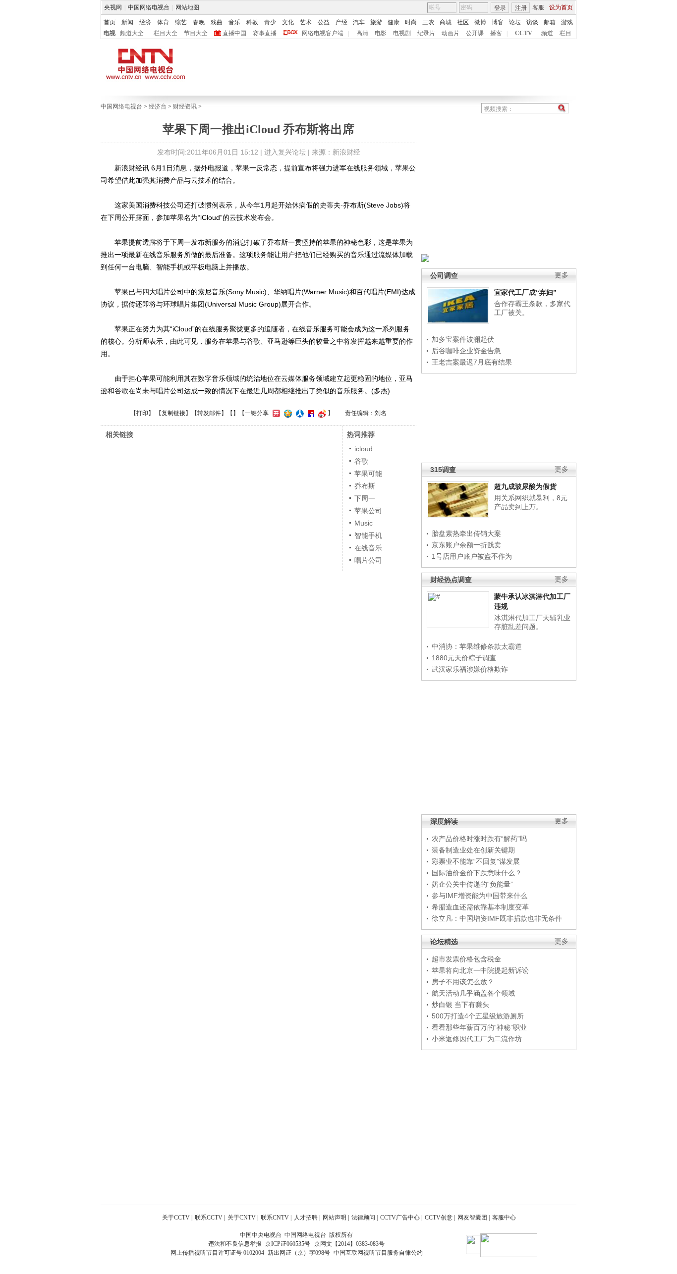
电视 (109, 33)
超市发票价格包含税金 (466, 959)
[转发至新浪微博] (321, 413)
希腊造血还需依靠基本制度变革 (480, 907)
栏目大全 (165, 33)
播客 (496, 33)
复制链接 (173, 413)
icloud (363, 449)
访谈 (532, 22)
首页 (109, 22)
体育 (163, 22)
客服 (538, 7)
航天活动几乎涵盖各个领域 (473, 993)
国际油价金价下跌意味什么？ (477, 873)
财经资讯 (185, 106)
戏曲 (217, 22)
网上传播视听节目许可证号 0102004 (217, 1252)
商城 (445, 22)
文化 (288, 22)
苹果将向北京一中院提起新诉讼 (480, 970)
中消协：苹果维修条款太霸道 (477, 646)
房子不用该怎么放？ (463, 982)
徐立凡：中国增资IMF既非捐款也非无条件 (497, 918)
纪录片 (426, 33)
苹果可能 (368, 474)
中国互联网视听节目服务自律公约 (378, 1252)
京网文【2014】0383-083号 (349, 1243)
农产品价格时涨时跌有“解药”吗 (479, 839)
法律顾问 (363, 1217)
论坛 (515, 22)
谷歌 (361, 461)
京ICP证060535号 (287, 1243)
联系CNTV (275, 1217)
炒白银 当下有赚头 (460, 1005)
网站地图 (187, 7)
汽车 (359, 22)
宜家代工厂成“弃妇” (525, 292)
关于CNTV (241, 1217)
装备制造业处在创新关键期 (473, 850)
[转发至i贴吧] (309, 413)
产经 (341, 22)
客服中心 (504, 1217)
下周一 (364, 498)
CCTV (523, 33)
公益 (324, 22)
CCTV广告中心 (400, 1217)
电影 (381, 33)
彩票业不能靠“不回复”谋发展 (476, 861)
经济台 (158, 106)
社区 (463, 22)
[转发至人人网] (298, 413)
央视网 (113, 7)
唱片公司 (368, 560)
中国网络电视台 (148, 7)
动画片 (450, 33)
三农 (428, 22)
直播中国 (234, 33)
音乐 (234, 22)
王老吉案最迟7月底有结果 (472, 362)
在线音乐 (368, 548)
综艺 (181, 22)
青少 (270, 22)
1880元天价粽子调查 (464, 658)
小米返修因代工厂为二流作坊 (477, 1039)
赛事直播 (265, 33)
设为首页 (561, 7)
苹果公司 (368, 511)
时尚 (411, 22)
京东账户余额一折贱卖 (466, 545)
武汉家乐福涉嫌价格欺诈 (470, 669)
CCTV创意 (438, 1217)
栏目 (565, 33)
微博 (480, 22)
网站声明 (334, 1217)
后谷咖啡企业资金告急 (466, 351)
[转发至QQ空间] (287, 413)
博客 (498, 22)
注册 (521, 7)
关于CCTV (176, 1217)
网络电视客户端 (322, 33)
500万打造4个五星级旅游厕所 (478, 1016)
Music (363, 523)
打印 (142, 413)
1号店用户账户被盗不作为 (472, 556)
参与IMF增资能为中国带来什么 (479, 896)
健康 (393, 22)
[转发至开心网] (275, 413)
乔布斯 (364, 486)
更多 (561, 275)
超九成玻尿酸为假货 (525, 486)
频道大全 (132, 33)
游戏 (567, 22)
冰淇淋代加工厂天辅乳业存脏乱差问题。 (532, 622)
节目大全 (196, 33)
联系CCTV (209, 1217)
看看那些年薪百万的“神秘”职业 (479, 1027)
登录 (500, 7)
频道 (547, 33)
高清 (362, 33)
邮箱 (550, 22)
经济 (145, 22)
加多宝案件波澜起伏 (463, 339)
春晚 (199, 22)
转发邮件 (209, 413)
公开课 (475, 33)
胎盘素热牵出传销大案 (466, 533)
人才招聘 (306, 1217)
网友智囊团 (472, 1217)
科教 (252, 22)
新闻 (127, 22)
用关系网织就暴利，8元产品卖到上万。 (530, 502)
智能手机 (368, 535)
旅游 (376, 22)
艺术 (306, 22)
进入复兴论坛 (285, 152)
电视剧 (402, 33)
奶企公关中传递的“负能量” (472, 884)
